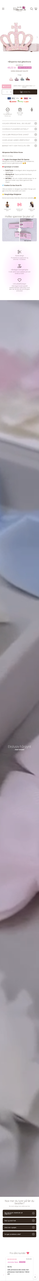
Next (37, 37)
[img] (12, 1259)
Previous (2, 37)
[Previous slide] (3, 1275)
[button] (3, 9)
